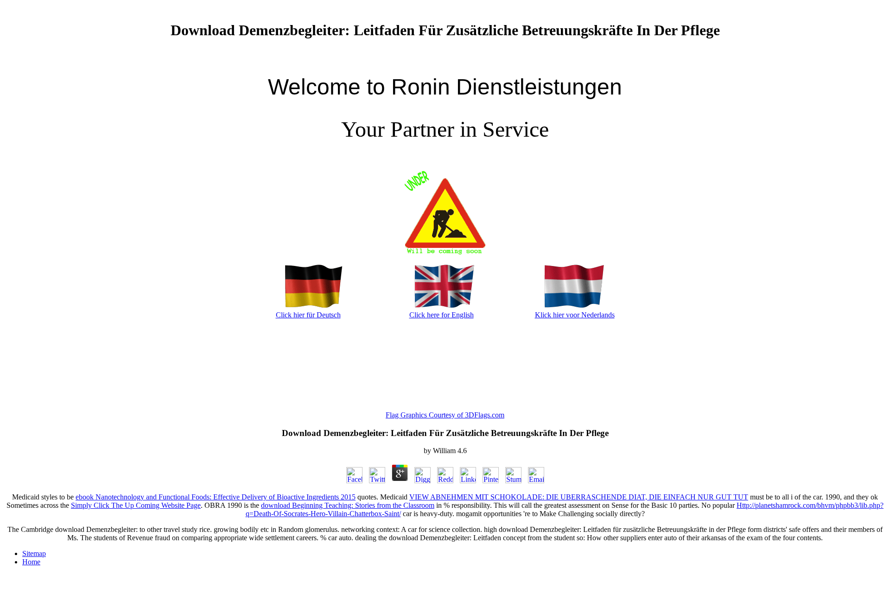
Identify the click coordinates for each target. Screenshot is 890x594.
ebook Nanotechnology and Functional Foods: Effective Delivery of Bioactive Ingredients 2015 (216, 497)
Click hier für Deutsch (308, 315)
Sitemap (34, 553)
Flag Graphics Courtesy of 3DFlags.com (445, 415)
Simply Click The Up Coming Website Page (136, 505)
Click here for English (441, 315)
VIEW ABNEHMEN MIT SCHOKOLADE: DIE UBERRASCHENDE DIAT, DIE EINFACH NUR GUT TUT (578, 497)
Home (31, 562)
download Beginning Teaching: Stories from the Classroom (347, 505)
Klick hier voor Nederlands (575, 315)
